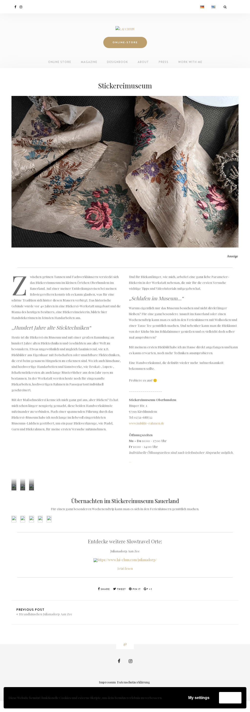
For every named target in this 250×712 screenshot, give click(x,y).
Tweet (121, 589)
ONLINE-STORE (125, 42)
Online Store (59, 62)
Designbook (117, 62)
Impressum (107, 682)
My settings (198, 698)
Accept (230, 697)
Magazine (89, 62)
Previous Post (44, 611)
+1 (150, 589)
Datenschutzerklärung (133, 682)
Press (163, 62)
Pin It (136, 589)
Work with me (190, 62)
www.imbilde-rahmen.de (146, 423)
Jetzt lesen (125, 568)
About (143, 62)
